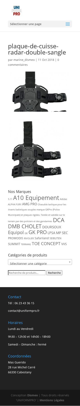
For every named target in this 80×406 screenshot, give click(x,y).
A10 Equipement (36, 198)
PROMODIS (15, 238)
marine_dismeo (24, 60)
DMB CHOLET (24, 226)
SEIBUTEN (55, 238)
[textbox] (40, 263)
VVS (64, 244)
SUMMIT (14, 244)
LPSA (51, 233)
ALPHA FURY (14, 204)
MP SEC (62, 232)
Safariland (42, 238)
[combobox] (40, 262)
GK (26, 233)
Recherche (54, 273)
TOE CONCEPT (46, 243)
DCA (58, 220)
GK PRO (38, 232)
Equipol (16, 232)
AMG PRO (29, 204)
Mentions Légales (52, 400)
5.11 (10, 199)
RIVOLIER (29, 238)
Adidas (63, 199)
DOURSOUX (51, 227)
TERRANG (26, 244)
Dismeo (32, 395)
